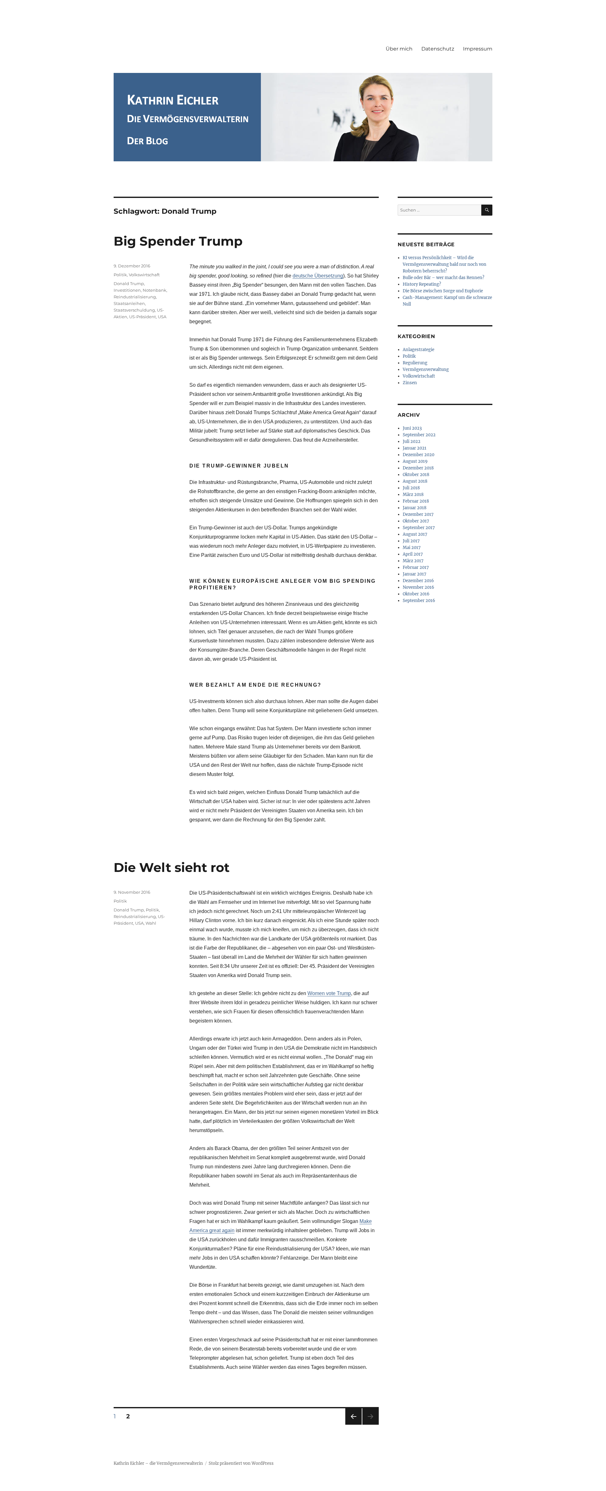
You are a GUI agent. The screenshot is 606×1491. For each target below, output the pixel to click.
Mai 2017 (412, 547)
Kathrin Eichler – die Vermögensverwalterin (158, 1463)
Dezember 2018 (418, 468)
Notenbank (154, 290)
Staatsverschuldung (134, 310)
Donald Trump (129, 283)
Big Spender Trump (178, 241)
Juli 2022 (411, 441)
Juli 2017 (411, 541)
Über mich (399, 49)
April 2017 (413, 554)
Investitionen (127, 290)
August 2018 (415, 481)
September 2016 (419, 600)
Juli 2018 (411, 488)
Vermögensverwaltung (426, 369)
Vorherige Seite (353, 1424)
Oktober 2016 (416, 594)
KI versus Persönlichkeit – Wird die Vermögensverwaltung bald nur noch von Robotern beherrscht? (444, 264)
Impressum (477, 49)
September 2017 (419, 527)
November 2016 (418, 587)
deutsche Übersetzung (318, 275)
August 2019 (415, 461)
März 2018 (413, 494)
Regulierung (415, 363)
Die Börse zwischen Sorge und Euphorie (443, 291)
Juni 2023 (412, 428)
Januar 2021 (414, 448)
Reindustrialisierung (135, 296)
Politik (120, 274)
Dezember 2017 (418, 514)
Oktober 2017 (416, 521)
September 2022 (419, 435)
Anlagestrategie (418, 349)
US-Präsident (142, 316)
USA (162, 316)
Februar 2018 (416, 501)
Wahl (151, 923)
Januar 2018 (414, 507)
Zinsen (410, 382)
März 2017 (413, 561)
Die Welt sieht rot (171, 867)
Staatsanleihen (129, 303)
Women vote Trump (329, 993)
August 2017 (415, 534)
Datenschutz (437, 49)
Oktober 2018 (416, 474)
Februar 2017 (416, 567)
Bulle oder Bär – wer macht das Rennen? (443, 277)
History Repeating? (422, 284)
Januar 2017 (414, 574)
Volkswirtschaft (144, 274)
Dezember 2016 (418, 580)
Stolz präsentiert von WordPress (241, 1463)
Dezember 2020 (418, 454)
